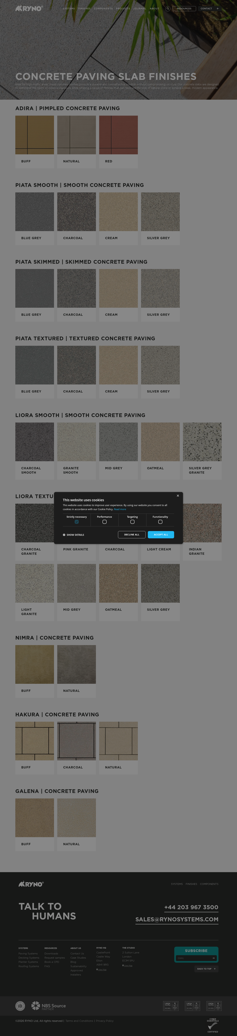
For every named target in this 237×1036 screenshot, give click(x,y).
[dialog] (118, 518)
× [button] (178, 496)
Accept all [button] (161, 534)
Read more (120, 509)
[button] (73, 534)
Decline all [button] (131, 534)
